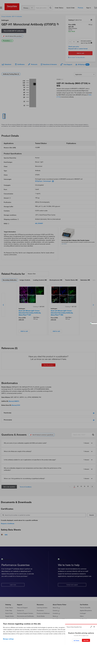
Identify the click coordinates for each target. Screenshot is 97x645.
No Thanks (76, 640)
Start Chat (85, 640)
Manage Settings (8, 639)
